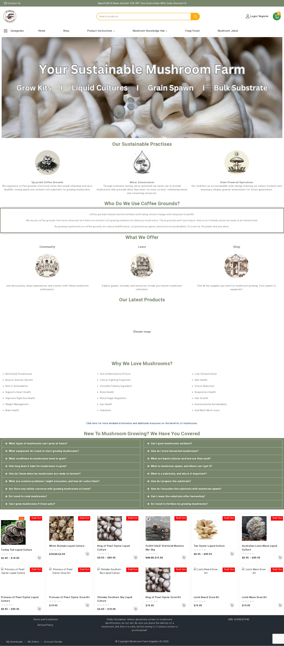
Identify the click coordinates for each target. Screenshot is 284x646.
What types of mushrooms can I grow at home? (38, 443)
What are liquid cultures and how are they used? (181, 458)
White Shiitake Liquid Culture (66, 545)
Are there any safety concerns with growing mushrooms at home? (50, 488)
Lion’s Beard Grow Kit (206, 597)
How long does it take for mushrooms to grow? (38, 466)
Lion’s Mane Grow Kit (254, 597)
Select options (39, 558)
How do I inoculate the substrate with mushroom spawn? (186, 488)
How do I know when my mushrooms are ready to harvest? (45, 473)
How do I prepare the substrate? (171, 481)
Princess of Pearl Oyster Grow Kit (69, 597)
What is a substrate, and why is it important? (179, 473)
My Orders (33, 641)
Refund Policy (45, 625)
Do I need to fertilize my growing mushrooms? (179, 503)
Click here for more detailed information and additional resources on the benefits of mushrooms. (142, 423)
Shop (66, 30)
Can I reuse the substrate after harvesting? (178, 496)
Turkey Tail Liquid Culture (16, 549)
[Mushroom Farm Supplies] (9, 16)
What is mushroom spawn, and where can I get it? (181, 466)
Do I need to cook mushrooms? (28, 496)
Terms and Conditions (45, 619)
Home (41, 30)
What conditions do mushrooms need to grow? (38, 458)
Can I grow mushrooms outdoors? (171, 443)
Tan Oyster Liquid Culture (209, 545)
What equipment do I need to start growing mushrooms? (44, 451)
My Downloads (14, 641)
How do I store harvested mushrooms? (175, 451)
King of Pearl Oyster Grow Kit (163, 597)
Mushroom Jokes (228, 30)
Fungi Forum (192, 30)
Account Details (53, 641)
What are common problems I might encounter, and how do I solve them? (54, 481)
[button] (71, 443)
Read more (87, 605)
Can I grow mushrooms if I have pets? (32, 503)
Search (195, 16)
